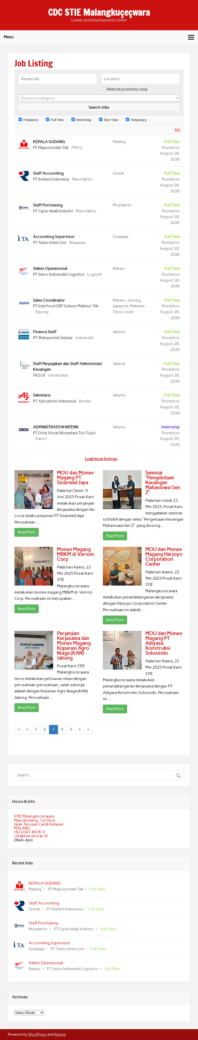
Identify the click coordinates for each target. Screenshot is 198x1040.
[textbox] (99, 98)
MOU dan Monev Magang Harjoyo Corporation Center (163, 556)
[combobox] (99, 98)
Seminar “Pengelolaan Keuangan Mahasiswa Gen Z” (162, 482)
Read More (26, 532)
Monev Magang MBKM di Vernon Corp (75, 554)
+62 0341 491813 (29, 832)
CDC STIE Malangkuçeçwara (99, 12)
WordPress (37, 1034)
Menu (9, 37)
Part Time (110, 120)
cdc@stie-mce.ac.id (30, 836)
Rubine (59, 1034)
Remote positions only (127, 89)
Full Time (57, 120)
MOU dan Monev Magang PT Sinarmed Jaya (75, 477)
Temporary (138, 120)
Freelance (30, 120)
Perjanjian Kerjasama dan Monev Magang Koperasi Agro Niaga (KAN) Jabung (74, 645)
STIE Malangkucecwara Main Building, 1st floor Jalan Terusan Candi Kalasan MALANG (39, 822)
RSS (177, 130)
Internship (83, 120)
